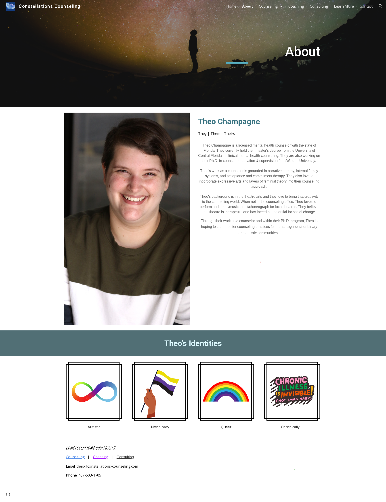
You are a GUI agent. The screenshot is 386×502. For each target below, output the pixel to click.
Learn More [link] (344, 6)
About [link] (247, 6)
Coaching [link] (296, 6)
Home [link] (231, 6)
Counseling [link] (268, 6)
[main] (237, 53)
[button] (380, 6)
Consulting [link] (319, 6)
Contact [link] (366, 6)
